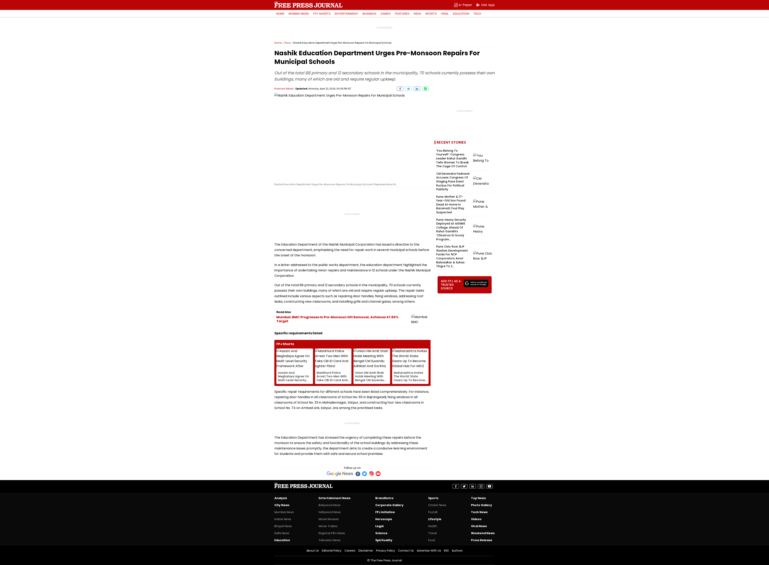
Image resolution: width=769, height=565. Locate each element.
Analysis (280, 498)
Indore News (282, 519)
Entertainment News (334, 498)
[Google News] (340, 473)
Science (381, 533)
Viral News (479, 526)
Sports (431, 13)
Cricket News (437, 505)
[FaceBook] (357, 473)
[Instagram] (371, 473)
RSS (446, 551)
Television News (329, 540)
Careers (349, 551)
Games (385, 13)
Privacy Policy (385, 551)
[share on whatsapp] (425, 89)
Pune (287, 42)
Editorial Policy (331, 551)
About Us (312, 551)
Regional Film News (332, 533)
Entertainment (346, 13)
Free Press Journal (308, 5)
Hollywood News (330, 512)
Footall (432, 512)
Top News (478, 498)
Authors (457, 551)
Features (402, 13)
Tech (477, 13)
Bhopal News (283, 526)
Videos (476, 519)
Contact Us (406, 551)
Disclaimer (365, 551)
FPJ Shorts (321, 13)
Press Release (481, 540)
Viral (445, 13)
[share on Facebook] (400, 89)
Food (431, 540)
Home (280, 13)
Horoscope (383, 519)
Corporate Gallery (389, 505)
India (417, 13)
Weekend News (483, 533)
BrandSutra (384, 498)
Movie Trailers (328, 526)
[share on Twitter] (408, 89)
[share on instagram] (481, 486)
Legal (379, 526)
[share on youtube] (489, 486)
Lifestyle (434, 519)
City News (281, 505)
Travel (432, 533)
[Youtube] (378, 473)
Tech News (479, 512)
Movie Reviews (329, 519)
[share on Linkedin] (417, 89)
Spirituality (383, 540)
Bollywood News (329, 505)
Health (432, 526)
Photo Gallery (481, 505)
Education (461, 13)
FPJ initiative (385, 512)
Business (369, 13)
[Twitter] (364, 473)
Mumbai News (299, 13)
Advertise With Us (429, 551)
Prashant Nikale (283, 88)
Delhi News (281, 533)
